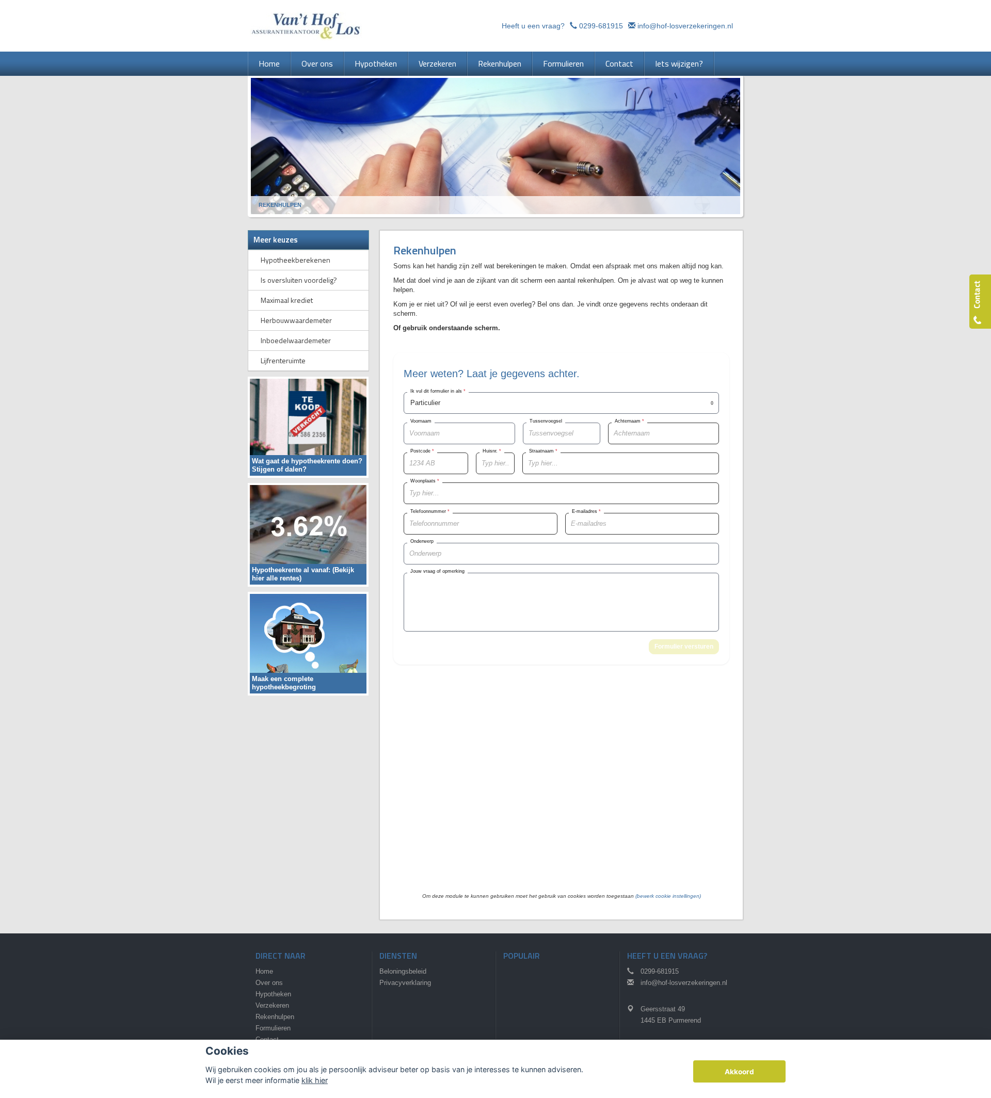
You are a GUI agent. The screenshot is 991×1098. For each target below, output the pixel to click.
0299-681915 (601, 26)
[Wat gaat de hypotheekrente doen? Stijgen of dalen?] (308, 426)
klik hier (314, 1080)
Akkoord (739, 1072)
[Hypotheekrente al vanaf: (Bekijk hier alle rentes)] (308, 534)
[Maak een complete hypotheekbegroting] (308, 643)
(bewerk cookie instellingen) (668, 896)
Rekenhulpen (280, 205)
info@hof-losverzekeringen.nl (685, 26)
